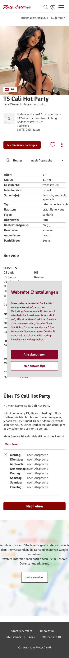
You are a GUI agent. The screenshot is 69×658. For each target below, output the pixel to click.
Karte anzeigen (34, 577)
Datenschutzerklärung (34, 563)
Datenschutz (13, 637)
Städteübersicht (21, 631)
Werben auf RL (52, 637)
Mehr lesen (12, 444)
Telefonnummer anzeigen (22, 145)
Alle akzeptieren (34, 355)
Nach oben (34, 506)
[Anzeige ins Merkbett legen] (52, 145)
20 (12, 89)
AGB (32, 637)
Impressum (47, 631)
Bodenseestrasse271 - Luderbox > (43, 18)
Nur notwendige (34, 366)
